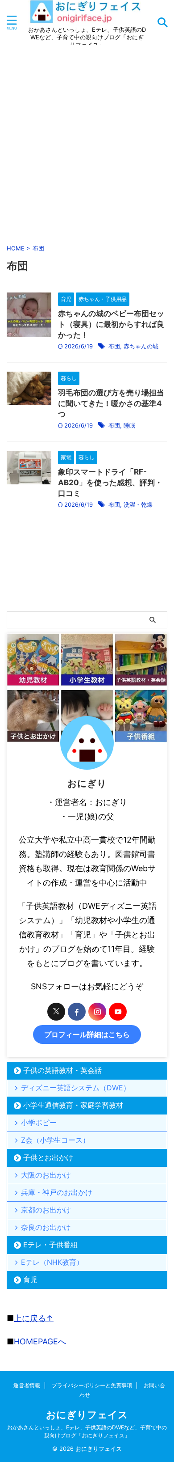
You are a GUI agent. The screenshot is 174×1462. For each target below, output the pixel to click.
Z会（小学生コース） (55, 1140)
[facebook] (77, 1012)
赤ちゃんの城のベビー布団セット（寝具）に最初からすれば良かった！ (111, 324)
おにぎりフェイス (87, 1414)
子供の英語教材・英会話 (62, 1070)
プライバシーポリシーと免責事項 (92, 1385)
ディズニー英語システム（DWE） (75, 1087)
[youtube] (118, 1012)
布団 (114, 346)
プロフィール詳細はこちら (87, 1034)
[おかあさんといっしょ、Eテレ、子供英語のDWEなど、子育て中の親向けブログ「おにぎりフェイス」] (87, 18)
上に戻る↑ (34, 1318)
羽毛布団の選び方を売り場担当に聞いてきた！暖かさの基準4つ (111, 403)
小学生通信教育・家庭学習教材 (73, 1105)
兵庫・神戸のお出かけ (56, 1192)
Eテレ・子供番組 (50, 1244)
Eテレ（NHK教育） (52, 1262)
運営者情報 (26, 1385)
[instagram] (97, 1012)
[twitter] (56, 1012)
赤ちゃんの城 (141, 346)
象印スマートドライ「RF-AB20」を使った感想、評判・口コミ (110, 482)
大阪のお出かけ (46, 1174)
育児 (30, 1279)
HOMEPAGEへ (40, 1341)
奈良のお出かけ (46, 1227)
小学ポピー (39, 1122)
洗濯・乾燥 (138, 504)
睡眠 (129, 425)
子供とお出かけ (48, 1157)
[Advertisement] (87, 142)
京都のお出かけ (46, 1209)
